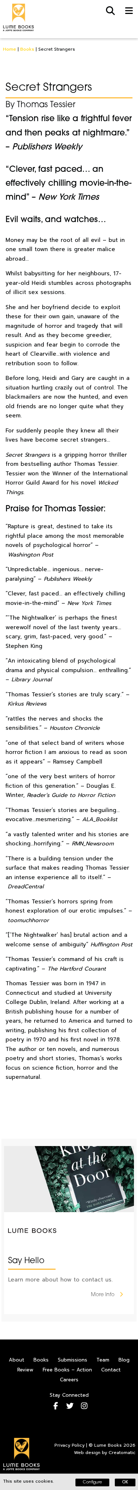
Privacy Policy (69, 1445)
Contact (111, 1369)
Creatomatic (122, 1452)
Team (102, 1359)
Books (27, 49)
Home (9, 49)
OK (125, 1482)
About (16, 1359)
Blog (124, 1359)
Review (25, 1369)
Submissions (72, 1359)
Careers (69, 1379)
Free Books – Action (67, 1369)
